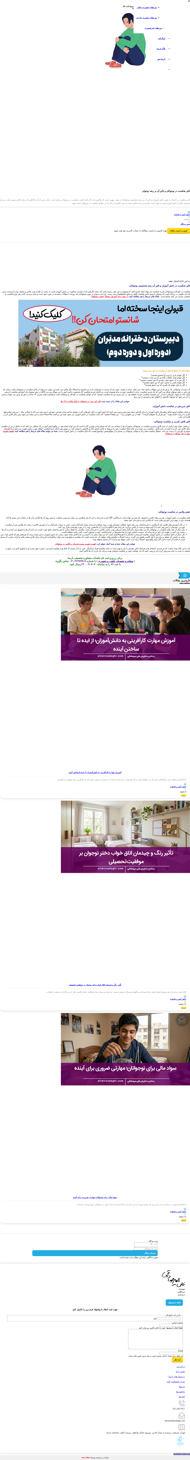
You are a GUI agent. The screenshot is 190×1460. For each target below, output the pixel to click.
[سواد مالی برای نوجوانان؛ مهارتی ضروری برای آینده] (125, 1085)
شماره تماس (177, 1323)
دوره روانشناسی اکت (176, 1382)
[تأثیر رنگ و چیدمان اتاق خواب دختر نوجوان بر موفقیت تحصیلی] (125, 872)
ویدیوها (182, 1387)
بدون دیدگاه (185, 224)
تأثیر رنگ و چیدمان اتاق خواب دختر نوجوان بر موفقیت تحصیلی (95, 985)
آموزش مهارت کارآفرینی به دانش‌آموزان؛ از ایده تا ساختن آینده (95, 772)
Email (180, 1351)
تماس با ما (180, 1371)
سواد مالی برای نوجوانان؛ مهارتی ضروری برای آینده (95, 1197)
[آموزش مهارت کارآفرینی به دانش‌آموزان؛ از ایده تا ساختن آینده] (125, 660)
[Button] (183, 795)
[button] (181, 1454)
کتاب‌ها (182, 1397)
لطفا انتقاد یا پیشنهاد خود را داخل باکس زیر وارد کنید (161, 1328)
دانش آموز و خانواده (182, 215)
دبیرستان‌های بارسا (177, 1376)
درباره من (180, 1366)
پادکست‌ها (180, 1392)
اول (154, 1318)
